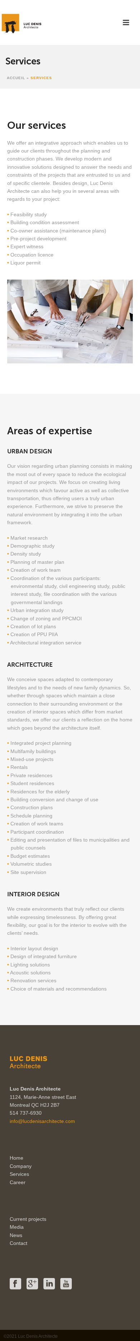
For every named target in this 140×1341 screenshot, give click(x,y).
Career (17, 1182)
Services (19, 1174)
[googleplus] (32, 1284)
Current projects (28, 1219)
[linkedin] (49, 1284)
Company (21, 1166)
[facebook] (15, 1284)
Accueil (16, 78)
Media (17, 1227)
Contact (18, 1243)
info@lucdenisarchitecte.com (42, 1121)
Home (16, 1158)
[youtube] (66, 1284)
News (16, 1235)
